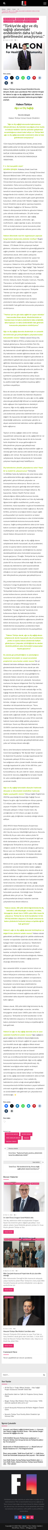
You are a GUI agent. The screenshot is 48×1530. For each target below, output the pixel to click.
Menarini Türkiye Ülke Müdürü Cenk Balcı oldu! (19, 1331)
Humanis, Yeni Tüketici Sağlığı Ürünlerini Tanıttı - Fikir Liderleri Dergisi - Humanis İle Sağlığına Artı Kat (23, 1431)
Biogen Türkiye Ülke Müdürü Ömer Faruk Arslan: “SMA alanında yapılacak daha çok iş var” (23, 1402)
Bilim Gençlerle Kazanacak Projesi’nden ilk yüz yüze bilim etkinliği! (22, 1274)
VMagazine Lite (31, 1528)
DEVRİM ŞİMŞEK (26, 1134)
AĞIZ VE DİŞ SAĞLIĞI (9, 18)
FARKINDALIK (20, 18)
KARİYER (28, 1183)
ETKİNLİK (11, 1239)
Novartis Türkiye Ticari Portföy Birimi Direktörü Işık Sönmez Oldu (22, 1415)
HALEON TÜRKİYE (11, 1141)
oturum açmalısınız (25, 1358)
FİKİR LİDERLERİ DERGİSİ (31, 18)
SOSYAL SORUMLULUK (30, 21)
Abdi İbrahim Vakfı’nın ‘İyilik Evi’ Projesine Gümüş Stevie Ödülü (24, 1395)
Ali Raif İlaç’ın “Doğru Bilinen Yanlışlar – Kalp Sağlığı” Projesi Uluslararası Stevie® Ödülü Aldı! (22, 1388)
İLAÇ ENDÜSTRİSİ (8, 21)
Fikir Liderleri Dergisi (36, 92)
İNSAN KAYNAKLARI (19, 1183)
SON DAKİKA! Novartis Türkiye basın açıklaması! (19, 1438)
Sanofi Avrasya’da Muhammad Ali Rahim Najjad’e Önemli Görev (24, 1408)
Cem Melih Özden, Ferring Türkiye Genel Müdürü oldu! (21, 1460)
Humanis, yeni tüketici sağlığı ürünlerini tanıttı (18, 1429)
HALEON (26, 1138)
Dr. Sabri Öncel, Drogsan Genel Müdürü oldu (18, 1218)
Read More (9, 1232)
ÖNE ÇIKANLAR (19, 21)
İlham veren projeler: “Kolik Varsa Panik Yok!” (18, 1453)
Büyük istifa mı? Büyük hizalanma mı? (15, 1447)
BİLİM (6, 1239)
